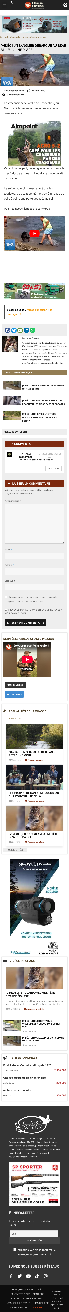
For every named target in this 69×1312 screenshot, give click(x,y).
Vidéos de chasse (19, 37)
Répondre (53, 468)
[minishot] (34, 24)
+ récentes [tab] (15, 718)
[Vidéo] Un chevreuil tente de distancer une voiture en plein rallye (39, 417)
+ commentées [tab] (15, 850)
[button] (11, 3)
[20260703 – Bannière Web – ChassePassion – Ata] (34, 1184)
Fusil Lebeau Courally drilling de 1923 (27, 1065)
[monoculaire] (34, 906)
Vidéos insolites (38, 37)
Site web (10, 581)
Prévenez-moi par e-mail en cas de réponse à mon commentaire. (33, 611)
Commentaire (14, 501)
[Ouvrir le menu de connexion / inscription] (65, 5)
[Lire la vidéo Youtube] (34, 233)
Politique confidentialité (26, 1289)
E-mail (9, 565)
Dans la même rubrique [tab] (18, 372)
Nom (8, 550)
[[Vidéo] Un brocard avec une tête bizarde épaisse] (34, 818)
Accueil (4, 37)
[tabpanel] (34, 402)
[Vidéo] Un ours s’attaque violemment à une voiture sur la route (41, 1024)
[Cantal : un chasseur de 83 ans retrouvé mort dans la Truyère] (34, 736)
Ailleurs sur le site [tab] (15, 431)
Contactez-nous (20, 1294)
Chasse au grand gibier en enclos (24, 1077)
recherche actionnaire (17, 1090)
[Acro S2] (34, 143)
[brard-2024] (34, 291)
